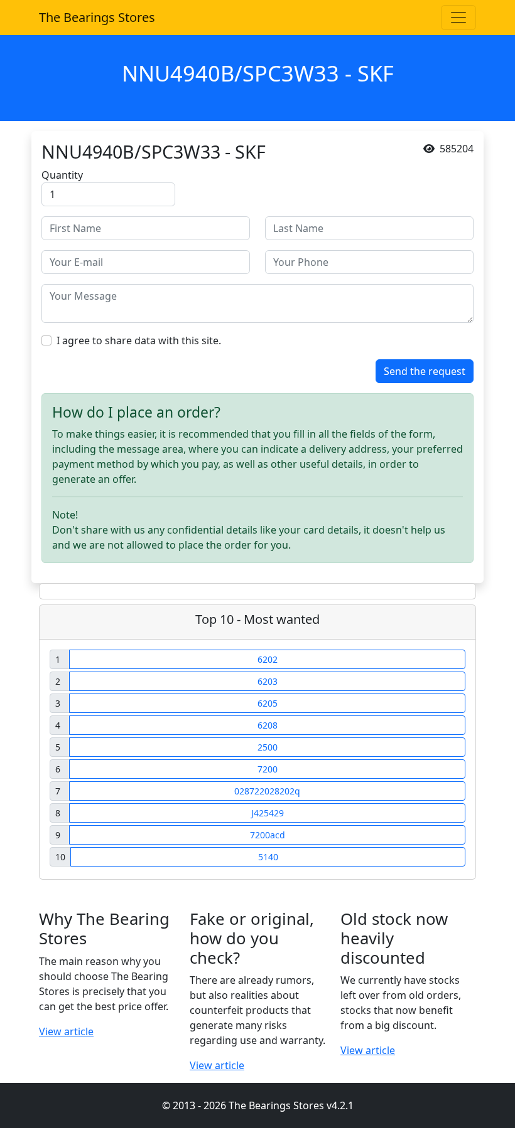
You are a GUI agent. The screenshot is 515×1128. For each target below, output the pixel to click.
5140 (268, 857)
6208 (268, 725)
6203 (268, 681)
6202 (268, 659)
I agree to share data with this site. (139, 340)
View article (66, 1031)
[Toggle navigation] (458, 17)
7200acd (267, 835)
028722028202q (267, 791)
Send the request (424, 371)
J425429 (267, 813)
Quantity (62, 175)
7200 (268, 769)
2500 (268, 747)
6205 (268, 703)
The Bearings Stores (97, 17)
